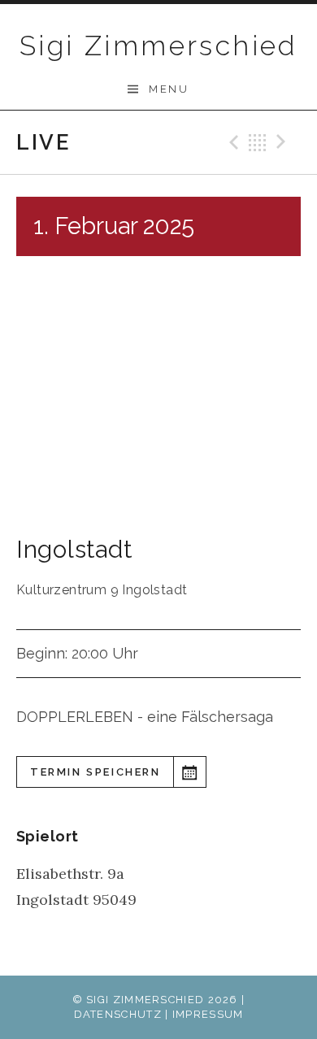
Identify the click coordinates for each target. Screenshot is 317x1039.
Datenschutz (118, 1014)
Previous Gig (232, 142)
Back (258, 142)
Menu (169, 89)
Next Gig (284, 142)
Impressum (208, 1014)
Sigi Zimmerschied (158, 45)
